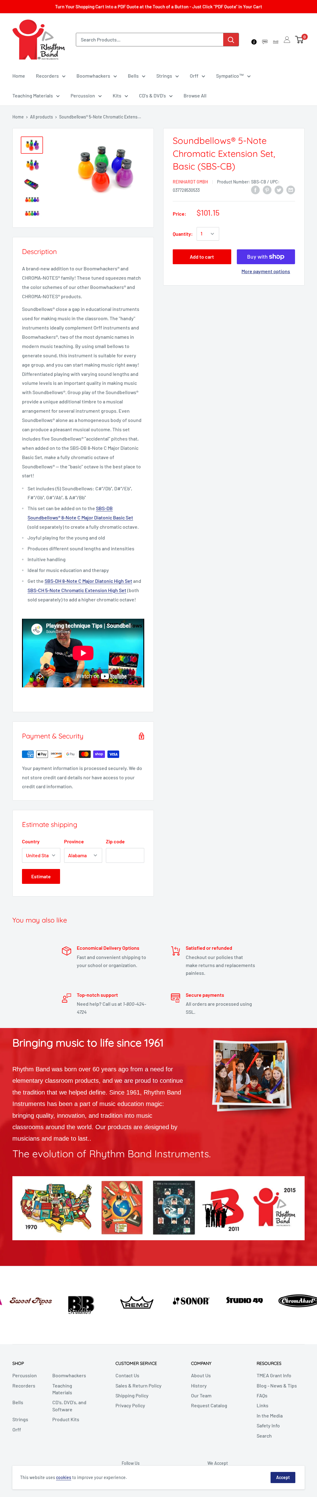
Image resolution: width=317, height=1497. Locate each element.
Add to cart (202, 257)
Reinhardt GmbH (190, 181)
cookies (63, 1477)
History (199, 1385)
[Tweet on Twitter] (279, 189)
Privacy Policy (130, 1405)
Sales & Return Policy (138, 1385)
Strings (164, 76)
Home (18, 76)
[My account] (287, 39)
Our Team (201, 1395)
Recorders (47, 76)
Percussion (83, 95)
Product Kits (65, 1419)
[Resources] (264, 39)
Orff (194, 76)
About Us (201, 1375)
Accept (283, 1477)
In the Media (270, 1415)
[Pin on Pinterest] (267, 189)
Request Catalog (209, 1405)
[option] (26, 1299)
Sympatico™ (230, 76)
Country (31, 841)
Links (262, 1405)
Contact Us (127, 1375)
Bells (133, 76)
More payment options (265, 271)
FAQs (262, 1395)
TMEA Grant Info (274, 1375)
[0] (299, 39)
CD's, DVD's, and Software (69, 1405)
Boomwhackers (93, 76)
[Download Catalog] (275, 39)
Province (74, 841)
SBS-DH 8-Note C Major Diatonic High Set (88, 581)
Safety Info (268, 1425)
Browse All (195, 95)
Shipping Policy (132, 1395)
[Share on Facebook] (255, 189)
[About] (254, 39)
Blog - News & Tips (277, 1385)
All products (41, 116)
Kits (117, 95)
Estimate (41, 876)
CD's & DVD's (152, 95)
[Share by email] (290, 189)
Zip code (115, 841)
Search (264, 1436)
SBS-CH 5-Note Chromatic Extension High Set (77, 590)
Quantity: (183, 234)
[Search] (231, 39)
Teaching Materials (32, 95)
